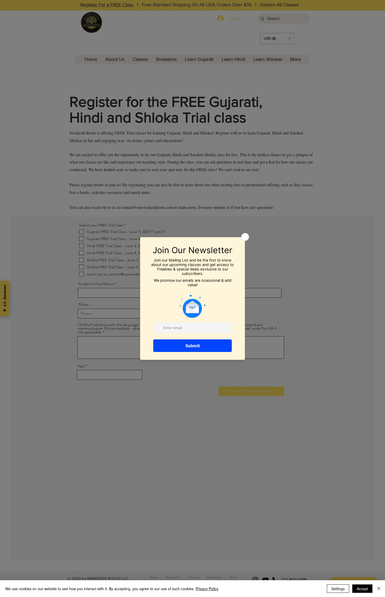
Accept (362, 588)
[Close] (379, 588)
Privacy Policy (207, 588)
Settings (338, 588)
